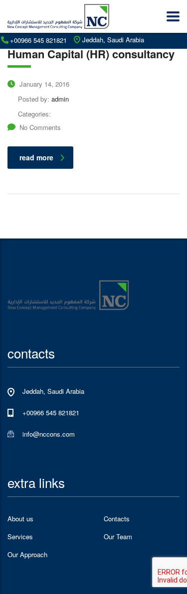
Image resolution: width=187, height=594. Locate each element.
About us (20, 519)
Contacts (117, 519)
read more (36, 157)
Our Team (118, 537)
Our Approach (27, 555)
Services (20, 537)
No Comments (40, 127)
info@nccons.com (48, 434)
